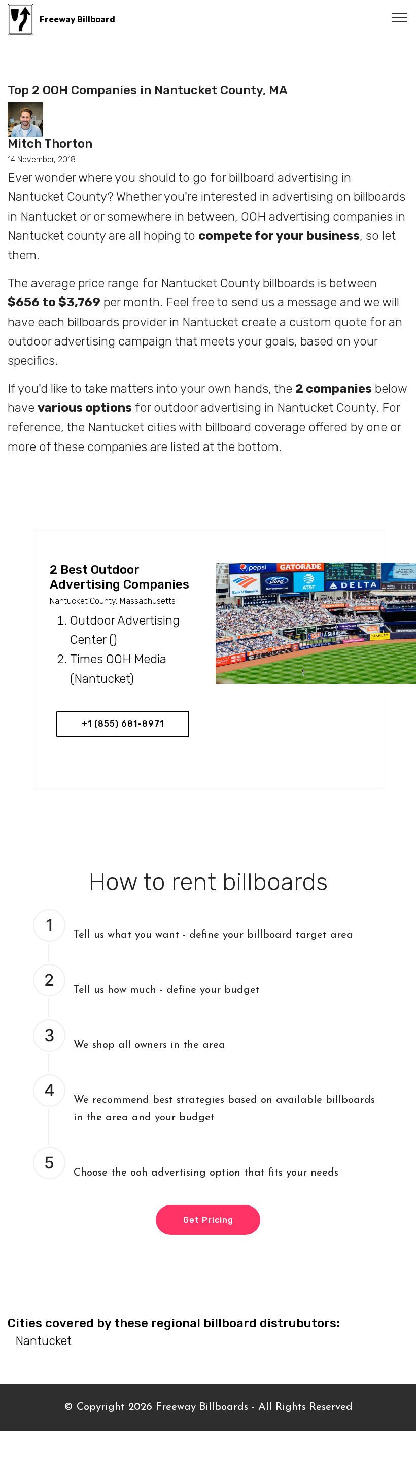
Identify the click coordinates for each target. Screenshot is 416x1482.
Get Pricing (208, 1220)
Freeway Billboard (77, 19)
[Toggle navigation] (400, 16)
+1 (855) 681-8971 (123, 724)
